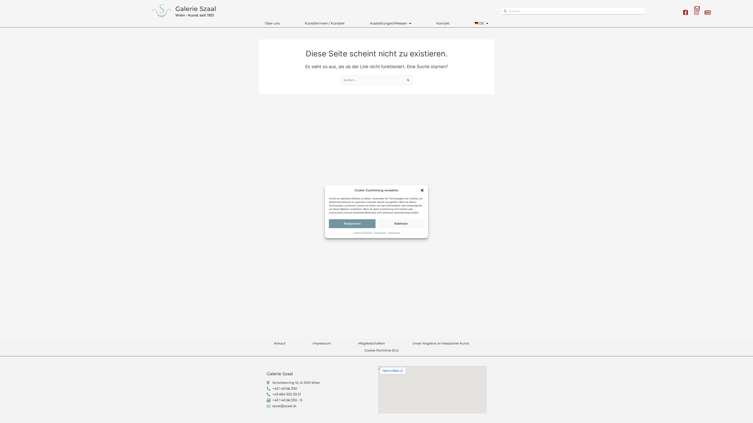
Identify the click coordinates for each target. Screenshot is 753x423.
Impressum (380, 232)
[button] (422, 190)
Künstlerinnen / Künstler (325, 23)
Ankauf (279, 343)
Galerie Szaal (195, 9)
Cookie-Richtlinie (362, 232)
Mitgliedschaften (371, 343)
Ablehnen (401, 223)
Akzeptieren (352, 223)
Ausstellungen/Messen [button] (388, 23)
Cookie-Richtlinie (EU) (381, 350)
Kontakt (443, 23)
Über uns (272, 23)
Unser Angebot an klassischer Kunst (440, 343)
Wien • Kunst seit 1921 (194, 15)
